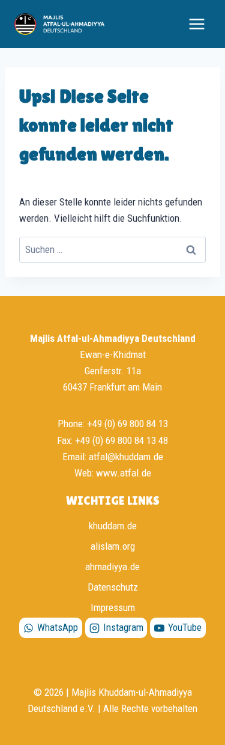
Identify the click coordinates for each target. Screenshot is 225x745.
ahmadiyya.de (112, 567)
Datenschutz (113, 587)
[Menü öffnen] (196, 23)
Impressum (113, 607)
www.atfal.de (123, 473)
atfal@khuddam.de (126, 457)
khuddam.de (113, 526)
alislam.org (113, 546)
